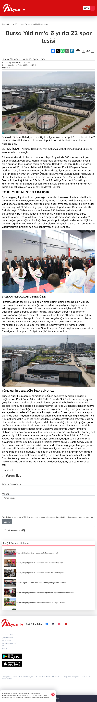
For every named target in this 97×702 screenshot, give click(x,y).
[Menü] (92, 8)
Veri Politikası (6, 640)
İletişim (4, 649)
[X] (53, 623)
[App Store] (48, 664)
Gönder (7, 522)
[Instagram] (59, 623)
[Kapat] (53, 694)
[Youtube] (66, 623)
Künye (4, 646)
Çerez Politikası (7, 637)
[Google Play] (48, 656)
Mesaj (5, 493)
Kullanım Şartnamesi (9, 643)
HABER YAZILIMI (42, 677)
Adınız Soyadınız (11, 484)
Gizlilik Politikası (7, 635)
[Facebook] (46, 623)
